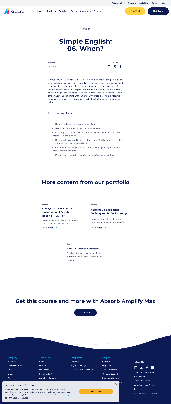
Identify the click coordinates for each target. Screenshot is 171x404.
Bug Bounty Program (79, 365)
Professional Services (111, 378)
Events (10, 374)
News (10, 369)
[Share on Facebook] (121, 66)
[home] (14, 11)
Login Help (143, 3)
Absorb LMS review (47, 378)
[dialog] (60, 391)
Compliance (76, 357)
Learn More (85, 312)
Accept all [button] (96, 391)
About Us (12, 361)
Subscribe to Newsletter (144, 372)
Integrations (44, 369)
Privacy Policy (139, 376)
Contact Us (107, 361)
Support (165, 3)
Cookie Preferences (142, 380)
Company (132, 3)
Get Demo (158, 11)
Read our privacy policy (65, 395)
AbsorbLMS (45, 357)
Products (51, 11)
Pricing (74, 11)
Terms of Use (139, 389)
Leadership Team (15, 365)
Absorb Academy (109, 369)
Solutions (63, 11)
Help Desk (106, 365)
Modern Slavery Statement (82, 369)
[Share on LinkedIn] (108, 66)
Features (42, 365)
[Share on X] (114, 66)
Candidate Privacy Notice (144, 385)
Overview (75, 361)
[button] (131, 3)
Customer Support (110, 374)
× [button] (116, 384)
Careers (155, 3)
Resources (99, 11)
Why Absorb (38, 11)
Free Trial (135, 11)
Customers (85, 11)
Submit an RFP (118, 3)
